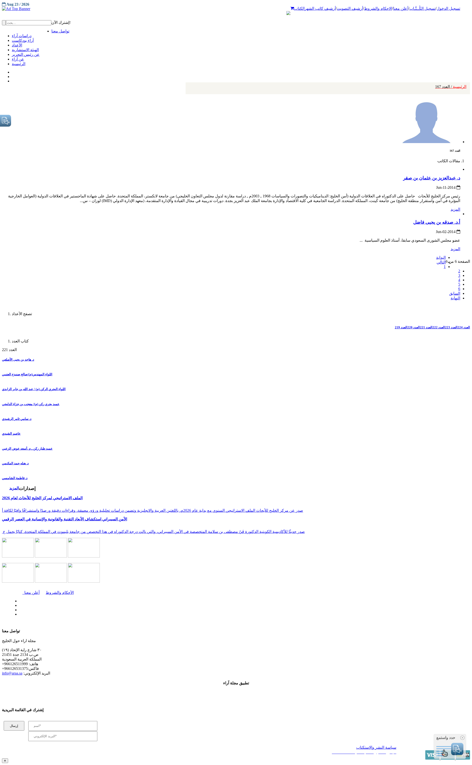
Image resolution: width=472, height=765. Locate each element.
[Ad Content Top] (236, 9)
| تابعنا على (133, 614)
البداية (441, 257)
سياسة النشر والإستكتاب (376, 747)
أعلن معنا (400, 8)
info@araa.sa (12, 673)
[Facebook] (12, 71)
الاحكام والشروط (378, 8)
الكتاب (299, 8)
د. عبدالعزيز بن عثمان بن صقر (431, 177)
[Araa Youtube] (12, 80)
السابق (454, 293)
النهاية (455, 298)
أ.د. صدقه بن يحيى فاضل (436, 222)
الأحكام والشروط (60, 592)
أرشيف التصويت (350, 8)
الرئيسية (450, 87)
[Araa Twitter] (12, 75)
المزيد (455, 209)
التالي (441, 262)
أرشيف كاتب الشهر (320, 8)
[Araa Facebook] (18, 600)
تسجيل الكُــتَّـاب (422, 8)
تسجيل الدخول (448, 8)
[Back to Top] (5, 760)
